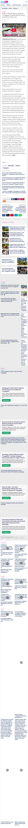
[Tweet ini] (8, 215)
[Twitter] (16, 199)
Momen (4, 12)
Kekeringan (11, 165)
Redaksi (22, 537)
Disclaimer (17, 537)
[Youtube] (22, 199)
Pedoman (3, 538)
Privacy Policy (15, 538)
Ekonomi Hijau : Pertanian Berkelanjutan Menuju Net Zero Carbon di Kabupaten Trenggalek (12, 488)
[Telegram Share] (16, 215)
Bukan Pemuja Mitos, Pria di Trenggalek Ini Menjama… (21, 569)
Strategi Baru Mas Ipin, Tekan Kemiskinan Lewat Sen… (7, 620)
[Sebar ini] (4, 215)
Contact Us (8, 538)
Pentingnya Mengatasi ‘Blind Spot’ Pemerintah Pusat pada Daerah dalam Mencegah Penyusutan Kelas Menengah (13, 522)
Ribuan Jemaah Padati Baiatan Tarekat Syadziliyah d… (6, 571)
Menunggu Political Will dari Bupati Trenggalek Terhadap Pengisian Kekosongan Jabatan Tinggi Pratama (13, 456)
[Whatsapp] (20, 215)
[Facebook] (12, 199)
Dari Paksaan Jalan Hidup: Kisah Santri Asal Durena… (21, 555)
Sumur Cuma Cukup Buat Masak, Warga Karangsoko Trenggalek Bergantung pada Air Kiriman (13, 174)
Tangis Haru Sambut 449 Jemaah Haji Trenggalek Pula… (21, 587)
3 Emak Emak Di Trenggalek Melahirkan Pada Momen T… (20, 716)
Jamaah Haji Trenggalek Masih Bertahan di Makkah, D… (21, 603)
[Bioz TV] (4, 2)
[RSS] (4, 201)
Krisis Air (18, 165)
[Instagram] (19, 199)
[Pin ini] (12, 215)
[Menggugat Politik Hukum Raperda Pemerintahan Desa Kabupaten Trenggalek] (14, 378)
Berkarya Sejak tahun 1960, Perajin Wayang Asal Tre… (20, 823)
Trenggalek (6, 168)
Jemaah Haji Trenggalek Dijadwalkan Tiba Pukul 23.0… (7, 603)
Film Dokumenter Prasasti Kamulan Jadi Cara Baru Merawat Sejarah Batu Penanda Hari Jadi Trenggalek (13, 188)
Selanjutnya (6, 400)
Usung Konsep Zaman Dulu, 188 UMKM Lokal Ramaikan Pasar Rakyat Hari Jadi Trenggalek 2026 (18, 246)
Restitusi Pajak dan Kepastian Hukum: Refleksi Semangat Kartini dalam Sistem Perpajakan (13, 423)
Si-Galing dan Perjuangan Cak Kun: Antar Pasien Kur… (7, 554)
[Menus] (26, 2)
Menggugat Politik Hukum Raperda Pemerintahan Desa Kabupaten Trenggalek (13, 389)
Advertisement (22, 538)
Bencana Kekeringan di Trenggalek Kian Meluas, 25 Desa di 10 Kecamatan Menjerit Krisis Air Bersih (14, 179)
